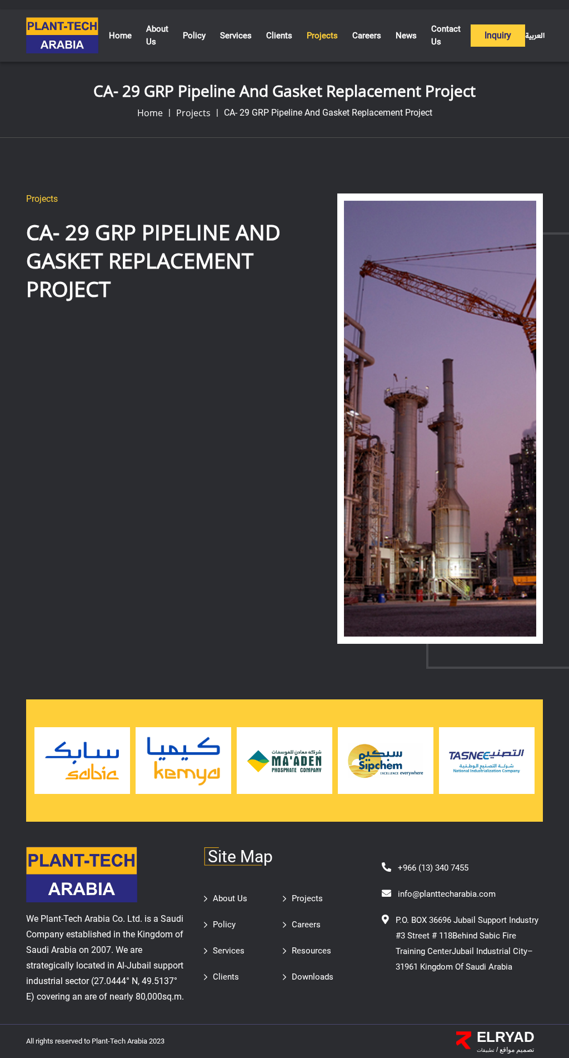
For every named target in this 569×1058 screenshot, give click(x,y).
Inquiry (498, 35)
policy (194, 36)
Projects (193, 113)
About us (157, 35)
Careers (366, 36)
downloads (312, 977)
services (236, 36)
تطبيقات (486, 1050)
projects (322, 36)
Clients (279, 36)
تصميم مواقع (516, 1050)
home (150, 113)
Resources (311, 951)
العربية (535, 36)
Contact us (446, 35)
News (406, 36)
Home (120, 36)
